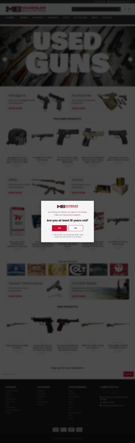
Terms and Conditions (71, 215)
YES (59, 228)
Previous (129, 436)
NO (75, 228)
